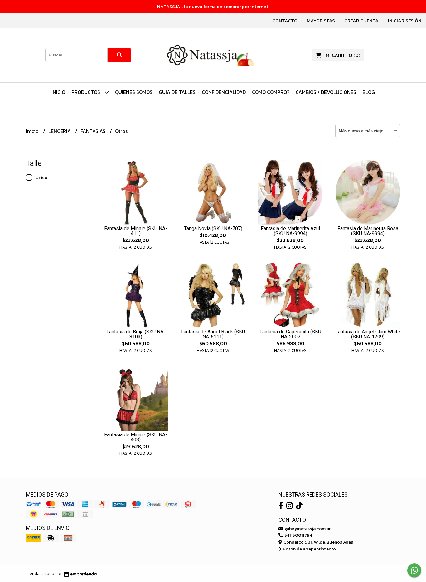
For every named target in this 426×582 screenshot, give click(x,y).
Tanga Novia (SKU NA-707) (213, 228)
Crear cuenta (361, 20)
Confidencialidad (224, 92)
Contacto (285, 20)
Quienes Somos (133, 92)
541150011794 (297, 535)
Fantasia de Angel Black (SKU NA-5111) (213, 334)
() (343, 55)
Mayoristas (321, 20)
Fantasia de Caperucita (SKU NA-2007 (290, 334)
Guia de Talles (177, 92)
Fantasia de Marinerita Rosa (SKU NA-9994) (367, 231)
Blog (368, 92)
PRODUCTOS (86, 92)
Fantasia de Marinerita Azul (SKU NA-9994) (290, 231)
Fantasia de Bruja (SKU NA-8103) (135, 334)
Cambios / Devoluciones (326, 92)
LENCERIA (60, 131)
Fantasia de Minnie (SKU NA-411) (135, 231)
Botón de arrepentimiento (309, 549)
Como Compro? (270, 92)
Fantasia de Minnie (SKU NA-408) (135, 437)
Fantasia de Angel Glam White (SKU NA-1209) (367, 334)
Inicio (58, 92)
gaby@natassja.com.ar (307, 528)
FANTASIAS (93, 131)
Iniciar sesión (404, 20)
